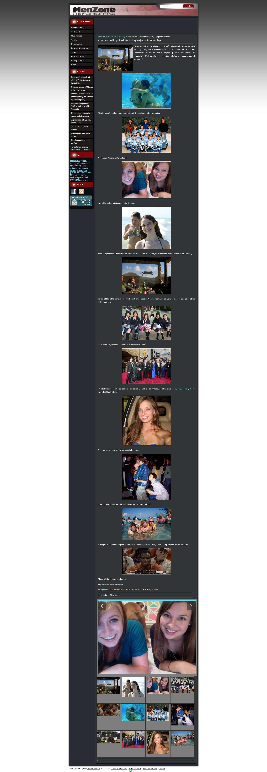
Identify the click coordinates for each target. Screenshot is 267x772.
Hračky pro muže (78, 60)
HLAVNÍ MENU (84, 22)
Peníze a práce (78, 56)
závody (73, 171)
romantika (83, 168)
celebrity (80, 173)
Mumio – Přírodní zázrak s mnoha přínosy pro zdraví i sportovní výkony (82, 97)
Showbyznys (76, 44)
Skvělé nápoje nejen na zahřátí (80, 141)
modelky (75, 165)
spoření (84, 177)
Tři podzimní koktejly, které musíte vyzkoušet (80, 148)
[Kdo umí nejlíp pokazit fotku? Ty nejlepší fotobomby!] (115, 70)
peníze (73, 173)
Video (73, 65)
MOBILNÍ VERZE (135, 768)
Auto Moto (75, 32)
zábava (84, 180)
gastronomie (75, 177)
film (72, 175)
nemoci (86, 166)
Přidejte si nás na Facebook (110, 589)
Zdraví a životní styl (117, 37)
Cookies (162, 768)
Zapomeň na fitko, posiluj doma (81, 134)
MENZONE (102, 37)
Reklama (153, 768)
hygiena (82, 161)
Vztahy (74, 40)
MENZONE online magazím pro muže (93, 14)
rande (77, 175)
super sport (82, 171)
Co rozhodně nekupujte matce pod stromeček (80, 114)
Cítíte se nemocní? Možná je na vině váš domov (82, 88)
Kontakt (146, 768)
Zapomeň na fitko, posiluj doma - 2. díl (81, 121)
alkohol (74, 168)
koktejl (88, 173)
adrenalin (74, 161)
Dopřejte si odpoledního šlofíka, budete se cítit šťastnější (80, 106)
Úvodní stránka (78, 27)
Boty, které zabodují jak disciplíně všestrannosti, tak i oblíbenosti (81, 80)
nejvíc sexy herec (186, 389)
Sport (73, 52)
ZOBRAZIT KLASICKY (119, 768)
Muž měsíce (76, 36)
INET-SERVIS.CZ (93, 768)
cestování (75, 163)
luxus (83, 175)
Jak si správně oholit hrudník (79, 128)
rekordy (75, 179)
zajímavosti (86, 163)
